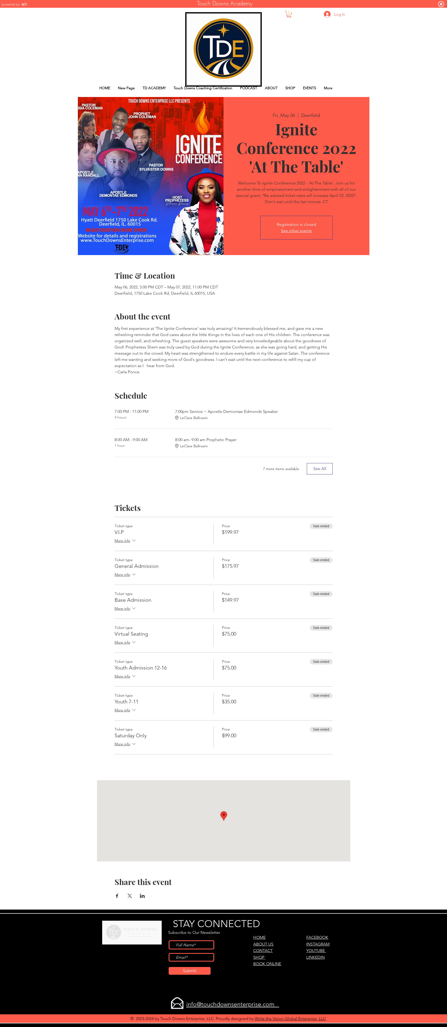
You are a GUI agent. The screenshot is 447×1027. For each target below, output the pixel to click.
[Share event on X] (129, 896)
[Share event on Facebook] (117, 896)
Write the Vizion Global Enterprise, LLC (290, 1018)
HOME (259, 937)
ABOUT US (263, 944)
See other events (296, 230)
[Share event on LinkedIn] (142, 896)
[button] (289, 14)
